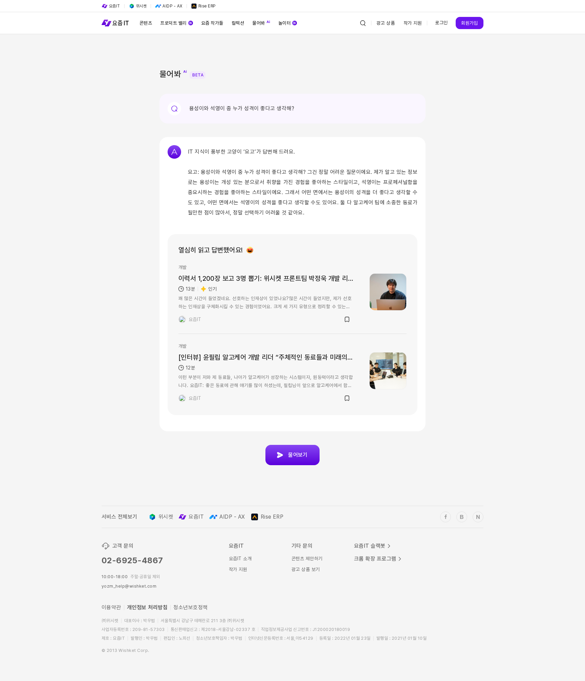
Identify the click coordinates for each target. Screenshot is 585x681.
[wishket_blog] (461, 517)
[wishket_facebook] (445, 517)
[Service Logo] (115, 23)
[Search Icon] (363, 23)
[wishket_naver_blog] (478, 517)
